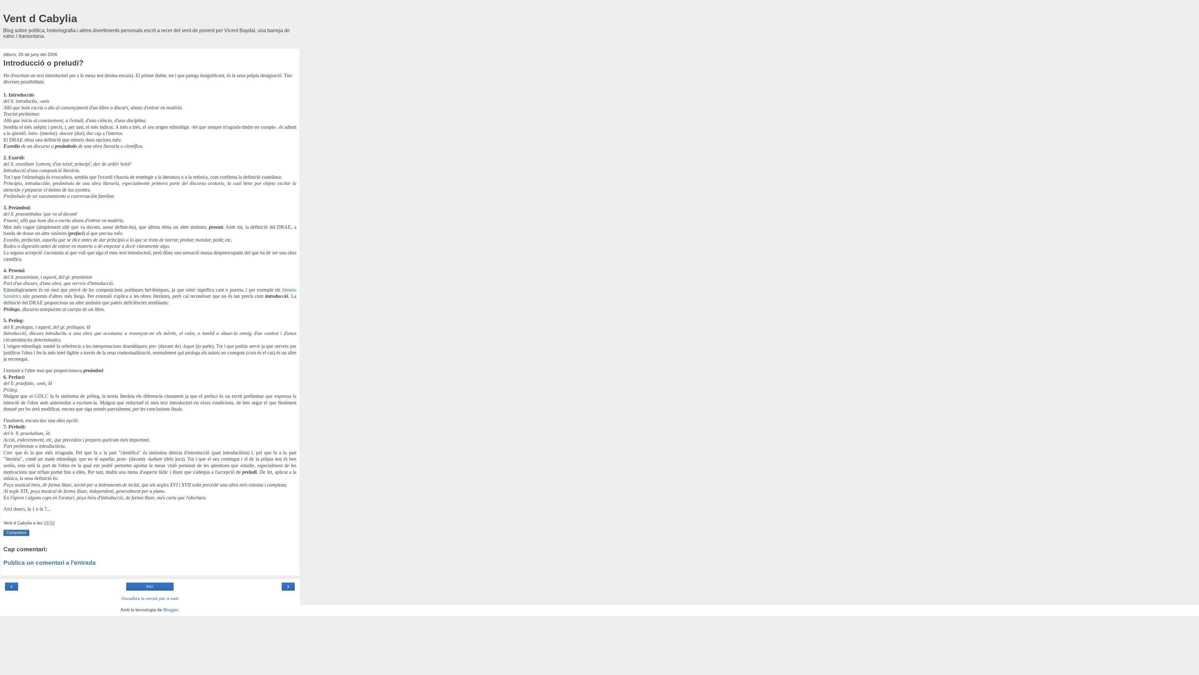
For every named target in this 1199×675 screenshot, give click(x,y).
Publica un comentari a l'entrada (49, 562)
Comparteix (16, 533)
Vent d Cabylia (40, 18)
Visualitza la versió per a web (150, 598)
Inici (149, 586)
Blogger (170, 609)
